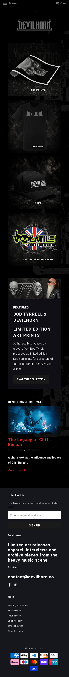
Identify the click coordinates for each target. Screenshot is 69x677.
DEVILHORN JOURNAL (26, 402)
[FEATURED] (34, 288)
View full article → (19, 470)
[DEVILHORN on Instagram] (16, 585)
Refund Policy (14, 616)
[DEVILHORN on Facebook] (10, 585)
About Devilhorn (15, 631)
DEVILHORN (37, 648)
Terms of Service (15, 626)
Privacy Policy (14, 610)
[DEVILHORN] (34, 25)
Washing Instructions (18, 605)
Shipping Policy (15, 621)
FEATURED (21, 307)
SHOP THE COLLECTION (31, 379)
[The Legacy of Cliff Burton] (34, 434)
